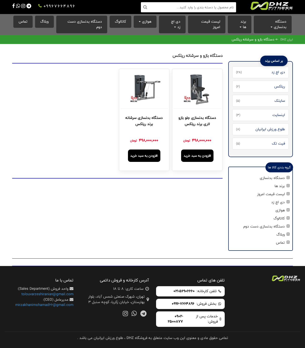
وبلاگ (44, 21)
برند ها (243, 24)
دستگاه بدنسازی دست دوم (84, 24)
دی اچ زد (175, 24)
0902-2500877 (175, 319)
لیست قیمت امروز (210, 24)
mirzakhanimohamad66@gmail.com (44, 305)
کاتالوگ (120, 21)
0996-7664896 (183, 304)
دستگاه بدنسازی (280, 24)
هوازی (146, 21)
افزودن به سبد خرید (197, 156)
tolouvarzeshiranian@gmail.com (47, 294)
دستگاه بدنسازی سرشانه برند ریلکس (144, 121)
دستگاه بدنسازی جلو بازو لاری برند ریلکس (197, 121)
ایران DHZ (286, 39)
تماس (23, 21)
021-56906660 (184, 291)
